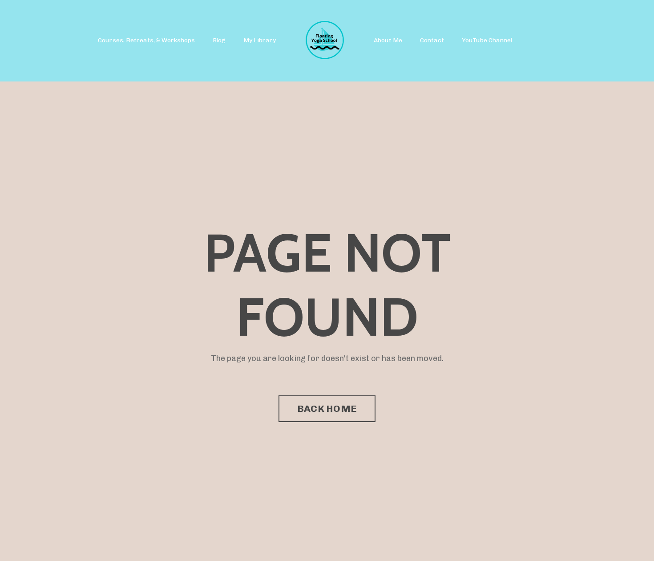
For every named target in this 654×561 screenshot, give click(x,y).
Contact (432, 40)
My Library (259, 40)
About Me (388, 40)
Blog (219, 40)
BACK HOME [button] (327, 408)
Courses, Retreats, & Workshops (146, 40)
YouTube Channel (487, 40)
